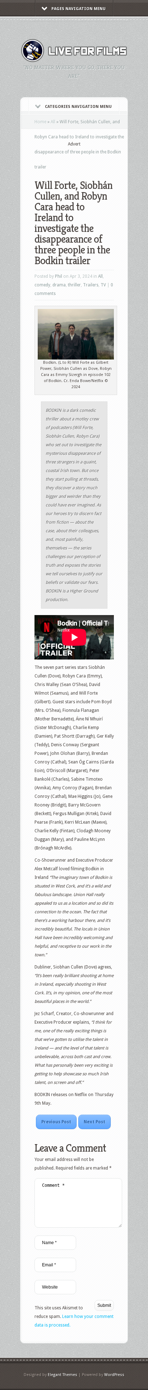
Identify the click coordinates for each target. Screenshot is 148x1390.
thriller (74, 284)
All (53, 121)
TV (103, 284)
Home (40, 121)
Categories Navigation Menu (78, 106)
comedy (42, 284)
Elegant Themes (62, 1374)
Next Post (94, 1121)
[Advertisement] (91, 158)
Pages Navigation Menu (78, 8)
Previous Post (56, 1121)
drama (59, 284)
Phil (58, 276)
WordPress (114, 1374)
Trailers (90, 284)
